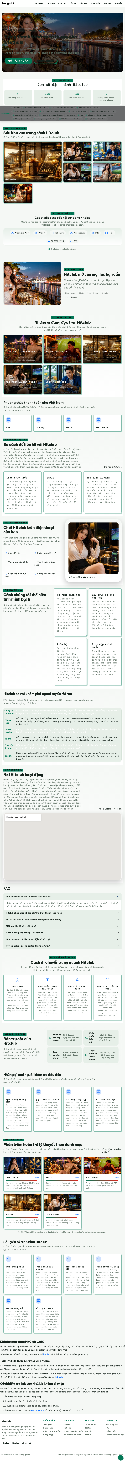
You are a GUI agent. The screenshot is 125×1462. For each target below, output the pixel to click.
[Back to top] (120, 1457)
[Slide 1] (58, 68)
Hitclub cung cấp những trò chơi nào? (25, 932)
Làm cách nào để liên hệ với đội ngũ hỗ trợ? (28, 939)
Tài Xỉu (88, 1428)
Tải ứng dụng (70, 115)
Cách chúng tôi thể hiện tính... (24, 115)
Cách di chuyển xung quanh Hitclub (99, 115)
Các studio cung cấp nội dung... (62, 107)
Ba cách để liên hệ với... (78, 111)
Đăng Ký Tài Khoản (51, 1431)
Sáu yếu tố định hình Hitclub (96, 119)
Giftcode (51, 3)
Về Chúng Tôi (112, 1424)
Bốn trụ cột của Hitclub (22, 119)
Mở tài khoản (18, 60)
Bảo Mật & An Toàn (72, 1434)
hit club (59, 1377)
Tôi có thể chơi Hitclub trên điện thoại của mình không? (34, 919)
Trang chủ (7, 3)
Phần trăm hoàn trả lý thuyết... (70, 119)
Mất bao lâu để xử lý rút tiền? (21, 926)
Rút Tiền (67, 1428)
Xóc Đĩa (88, 1431)
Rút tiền (118, 3)
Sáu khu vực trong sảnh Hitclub (35, 107)
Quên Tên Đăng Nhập (73, 1431)
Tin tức (88, 1434)
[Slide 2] (62, 68)
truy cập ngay (37, 1410)
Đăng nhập (95, 3)
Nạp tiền (107, 3)
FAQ (80, 115)
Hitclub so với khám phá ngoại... (51, 115)
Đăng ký (83, 3)
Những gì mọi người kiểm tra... (45, 119)
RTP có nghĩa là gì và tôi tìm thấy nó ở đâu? (28, 946)
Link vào (62, 3)
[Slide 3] (67, 68)
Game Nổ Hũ (90, 1424)
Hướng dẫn (16, 107)
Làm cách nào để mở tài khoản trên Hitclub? (28, 896)
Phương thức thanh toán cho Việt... (53, 111)
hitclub (46, 1354)
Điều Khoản (111, 1431)
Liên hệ (67, 1424)
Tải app (73, 3)
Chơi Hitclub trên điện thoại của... (102, 111)
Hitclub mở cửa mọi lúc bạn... (88, 107)
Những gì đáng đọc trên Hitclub (25, 111)
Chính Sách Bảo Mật (115, 1434)
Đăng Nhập (48, 1434)
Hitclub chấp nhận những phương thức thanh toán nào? (34, 913)
